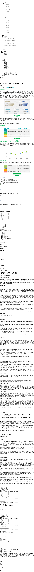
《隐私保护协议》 (12, 502)
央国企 (18, 182)
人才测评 (9, 549)
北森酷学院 (12, 549)
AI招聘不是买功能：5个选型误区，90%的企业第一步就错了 (12, 554)
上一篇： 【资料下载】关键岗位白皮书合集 (7, 179)
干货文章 (4, 551)
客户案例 (7, 551)
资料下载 (1, 85)
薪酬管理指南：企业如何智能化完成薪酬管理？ (9, 556)
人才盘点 (12, 182)
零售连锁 (1, 182)
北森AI (1, 549)
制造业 (7, 182)
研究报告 (1, 551)
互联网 (4, 182)
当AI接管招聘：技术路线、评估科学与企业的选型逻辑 (8, 553)
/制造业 (13, 87)
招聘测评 (9, 182)
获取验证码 (2, 215)
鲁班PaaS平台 (16, 549)
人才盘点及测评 (7, 87)
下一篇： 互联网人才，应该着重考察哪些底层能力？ (8, 180)
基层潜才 (15, 182)
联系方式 (1, 538)
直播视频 (10, 551)
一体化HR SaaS (5, 549)
